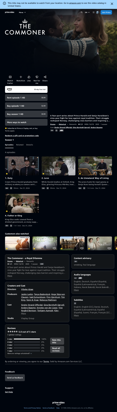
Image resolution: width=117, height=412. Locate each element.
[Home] (9, 12)
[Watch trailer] (10, 76)
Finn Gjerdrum (53, 297)
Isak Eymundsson (37, 297)
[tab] (9, 144)
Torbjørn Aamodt (45, 310)
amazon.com (75, 3)
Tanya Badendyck (42, 294)
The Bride (44, 243)
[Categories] (94, 12)
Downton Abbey (72, 243)
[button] (19, 353)
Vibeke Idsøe (27, 289)
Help (58, 408)
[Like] (28, 76)
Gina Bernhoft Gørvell (81, 127)
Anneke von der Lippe (47, 307)
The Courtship (99, 243)
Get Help (9, 392)
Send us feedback (49, 408)
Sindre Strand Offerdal (63, 127)
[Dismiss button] (112, 3)
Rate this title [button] (56, 341)
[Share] (45, 76)
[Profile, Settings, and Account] (98, 12)
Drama (52, 124)
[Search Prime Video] (82, 12)
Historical (62, 124)
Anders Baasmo (96, 127)
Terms (46, 361)
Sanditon (17, 243)
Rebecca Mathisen (48, 300)
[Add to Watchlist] (20, 76)
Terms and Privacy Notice (32, 408)
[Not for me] (36, 76)
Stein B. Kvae (32, 300)
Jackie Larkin (27, 294)
